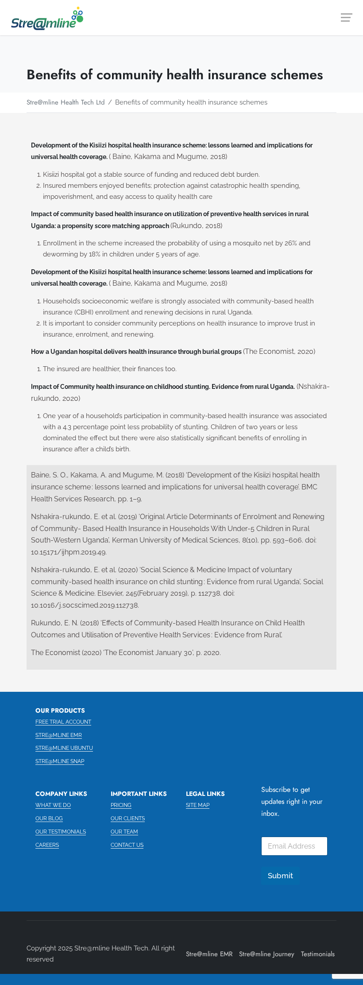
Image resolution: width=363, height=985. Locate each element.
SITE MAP (197, 805)
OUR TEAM (124, 832)
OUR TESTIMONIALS (60, 832)
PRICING (121, 805)
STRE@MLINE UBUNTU (64, 748)
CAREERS (47, 845)
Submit (280, 875)
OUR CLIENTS (128, 818)
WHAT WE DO (53, 805)
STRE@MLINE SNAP (59, 761)
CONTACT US (127, 845)
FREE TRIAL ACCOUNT (63, 722)
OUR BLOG (49, 818)
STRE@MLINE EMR (58, 735)
